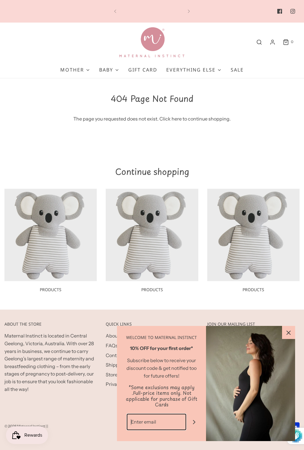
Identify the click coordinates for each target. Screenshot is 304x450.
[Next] (188, 11)
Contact (115, 355)
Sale (237, 69)
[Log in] (272, 42)
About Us (116, 336)
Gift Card (142, 69)
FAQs (112, 345)
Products (50, 289)
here (177, 119)
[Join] (194, 422)
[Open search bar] (259, 42)
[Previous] (115, 11)
